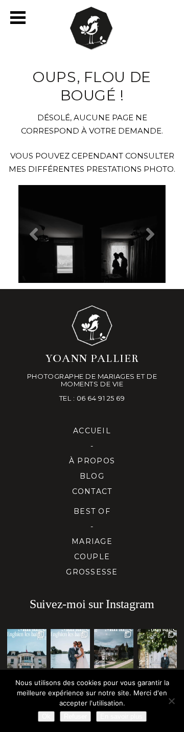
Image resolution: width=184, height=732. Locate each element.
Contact (92, 491)
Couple (92, 556)
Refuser (75, 716)
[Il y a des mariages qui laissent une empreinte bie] (157, 648)
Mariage (92, 541)
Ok (46, 716)
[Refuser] (171, 701)
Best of (92, 511)
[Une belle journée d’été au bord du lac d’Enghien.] (70, 648)
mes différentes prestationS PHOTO (91, 169)
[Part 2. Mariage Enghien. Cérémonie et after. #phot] (27, 648)
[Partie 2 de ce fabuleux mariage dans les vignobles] (113, 648)
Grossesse (92, 572)
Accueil (92, 430)
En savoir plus (121, 716)
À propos (92, 460)
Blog (92, 476)
